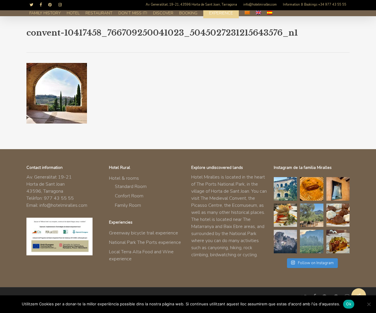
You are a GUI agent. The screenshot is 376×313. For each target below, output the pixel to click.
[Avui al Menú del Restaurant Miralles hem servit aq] (285, 215)
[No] (369, 304)
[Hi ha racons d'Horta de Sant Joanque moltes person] (285, 189)
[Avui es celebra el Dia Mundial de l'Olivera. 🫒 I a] (311, 215)
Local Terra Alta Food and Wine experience (141, 255)
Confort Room (129, 196)
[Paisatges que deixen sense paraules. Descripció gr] (311, 241)
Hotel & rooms (124, 178)
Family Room (128, 205)
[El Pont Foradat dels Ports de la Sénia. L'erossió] (285, 241)
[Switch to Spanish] (269, 13)
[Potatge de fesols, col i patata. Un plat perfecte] (311, 189)
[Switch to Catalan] (247, 13)
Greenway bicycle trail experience (143, 233)
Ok (348, 304)
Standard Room (131, 186)
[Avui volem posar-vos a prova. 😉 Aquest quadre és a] (338, 189)
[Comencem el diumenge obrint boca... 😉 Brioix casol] (338, 241)
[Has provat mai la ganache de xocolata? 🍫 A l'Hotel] (338, 215)
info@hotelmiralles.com (63, 205)
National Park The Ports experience (145, 242)
